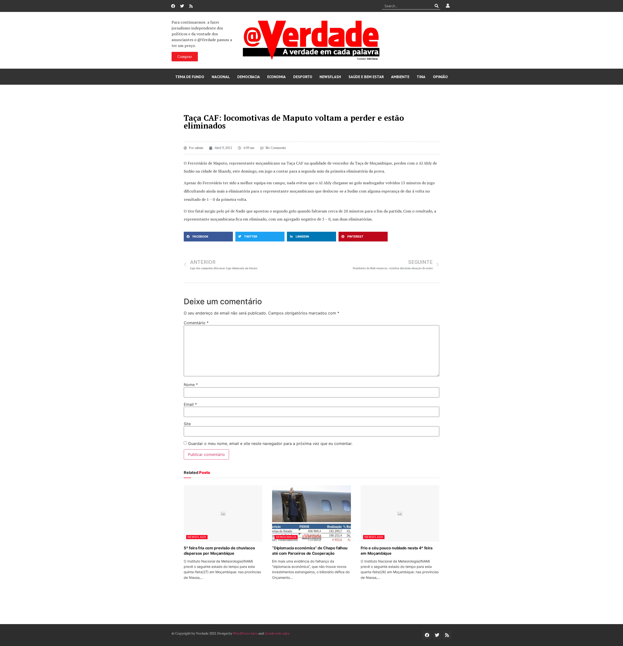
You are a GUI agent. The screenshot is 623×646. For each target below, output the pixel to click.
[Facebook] (173, 6)
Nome (191, 385)
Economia (276, 76)
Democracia (248, 76)
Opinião (440, 76)
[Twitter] (182, 6)
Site (187, 424)
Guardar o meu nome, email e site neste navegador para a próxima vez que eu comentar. (270, 443)
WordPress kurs (245, 633)
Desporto (302, 76)
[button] (208, 236)
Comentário (196, 323)
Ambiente (400, 76)
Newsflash (330, 76)
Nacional (221, 76)
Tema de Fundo (189, 76)
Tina (421, 76)
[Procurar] (436, 5)
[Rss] (191, 6)
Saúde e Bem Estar (366, 76)
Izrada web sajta (277, 633)
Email (190, 404)
